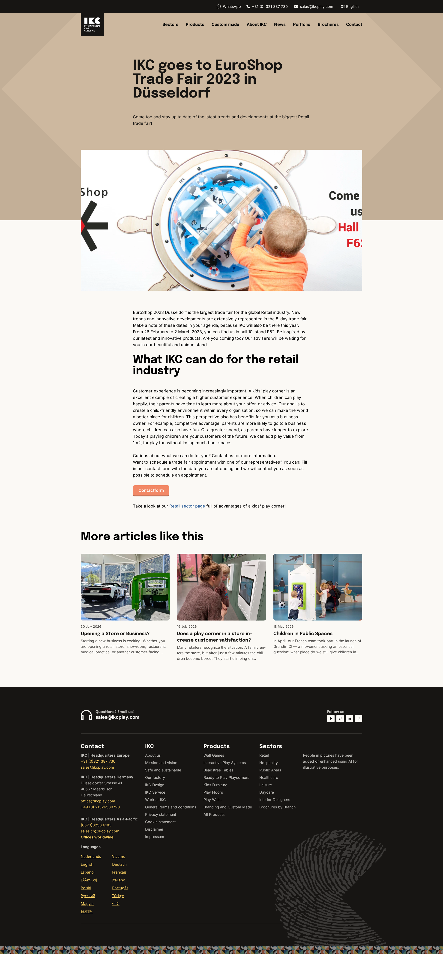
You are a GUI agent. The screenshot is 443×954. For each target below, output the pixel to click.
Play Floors (213, 792)
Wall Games (214, 755)
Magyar (87, 903)
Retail (264, 755)
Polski (86, 887)
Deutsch (119, 864)
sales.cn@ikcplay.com (100, 831)
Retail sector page (187, 506)
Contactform (151, 490)
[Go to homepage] (92, 24)
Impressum (154, 836)
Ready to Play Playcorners (226, 777)
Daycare (266, 792)
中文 (116, 903)
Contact (354, 24)
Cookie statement (160, 821)
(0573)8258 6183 (96, 825)
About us (153, 755)
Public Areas (270, 770)
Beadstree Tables (218, 770)
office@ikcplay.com (98, 801)
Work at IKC (155, 799)
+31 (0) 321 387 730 (270, 6)
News (280, 24)
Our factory (155, 777)
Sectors (170, 24)
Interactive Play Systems (225, 762)
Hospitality (268, 762)
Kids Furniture (215, 785)
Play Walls (212, 799)
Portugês (120, 887)
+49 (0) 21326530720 (100, 807)
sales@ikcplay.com (316, 6)
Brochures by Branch (277, 807)
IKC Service (155, 792)
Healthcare (268, 777)
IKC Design (154, 785)
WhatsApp (232, 6)
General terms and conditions (170, 807)
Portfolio (301, 24)
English (87, 864)
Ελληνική (89, 880)
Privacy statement (160, 814)
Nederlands (91, 856)
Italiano (118, 880)
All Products (214, 814)
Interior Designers (274, 799)
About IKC (257, 24)
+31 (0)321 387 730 (98, 761)
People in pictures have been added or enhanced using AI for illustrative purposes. (330, 761)
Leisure (265, 785)
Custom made (225, 24)
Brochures (328, 24)
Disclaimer (154, 829)
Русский (88, 895)
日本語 (87, 911)
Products (195, 24)
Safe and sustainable (163, 770)
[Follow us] (331, 718)
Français (119, 872)
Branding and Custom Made (228, 807)
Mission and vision (161, 762)
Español (88, 872)
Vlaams (118, 856)
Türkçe (118, 895)
